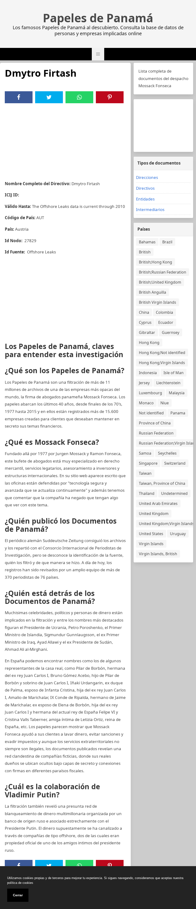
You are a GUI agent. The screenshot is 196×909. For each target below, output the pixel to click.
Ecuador (165, 322)
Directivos (145, 188)
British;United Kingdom (160, 282)
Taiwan (145, 473)
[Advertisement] (65, 139)
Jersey (144, 382)
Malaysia (177, 392)
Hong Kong (149, 342)
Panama (177, 413)
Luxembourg (150, 392)
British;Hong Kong (155, 262)
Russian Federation (156, 433)
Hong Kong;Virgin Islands (162, 362)
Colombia (164, 312)
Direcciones (147, 177)
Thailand (146, 493)
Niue (164, 403)
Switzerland (174, 463)
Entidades (145, 199)
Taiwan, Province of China (162, 483)
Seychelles (167, 453)
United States (151, 533)
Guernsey (170, 332)
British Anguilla (152, 292)
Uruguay (178, 533)
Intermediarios (150, 209)
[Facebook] (18, 97)
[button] (98, 54)
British (145, 252)
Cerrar (18, 895)
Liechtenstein (168, 382)
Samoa (145, 453)
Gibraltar (147, 332)
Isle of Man (173, 372)
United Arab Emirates (158, 503)
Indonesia (148, 372)
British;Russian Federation (162, 272)
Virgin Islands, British (158, 553)
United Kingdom (154, 513)
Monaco (146, 403)
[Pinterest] (109, 97)
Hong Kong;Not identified (162, 352)
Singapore (148, 463)
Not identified (151, 413)
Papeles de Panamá (98, 17)
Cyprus (145, 322)
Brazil (167, 242)
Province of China (155, 423)
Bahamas (147, 242)
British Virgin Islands (157, 302)
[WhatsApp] (79, 97)
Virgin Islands (151, 543)
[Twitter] (49, 97)
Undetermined (174, 493)
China (144, 312)
